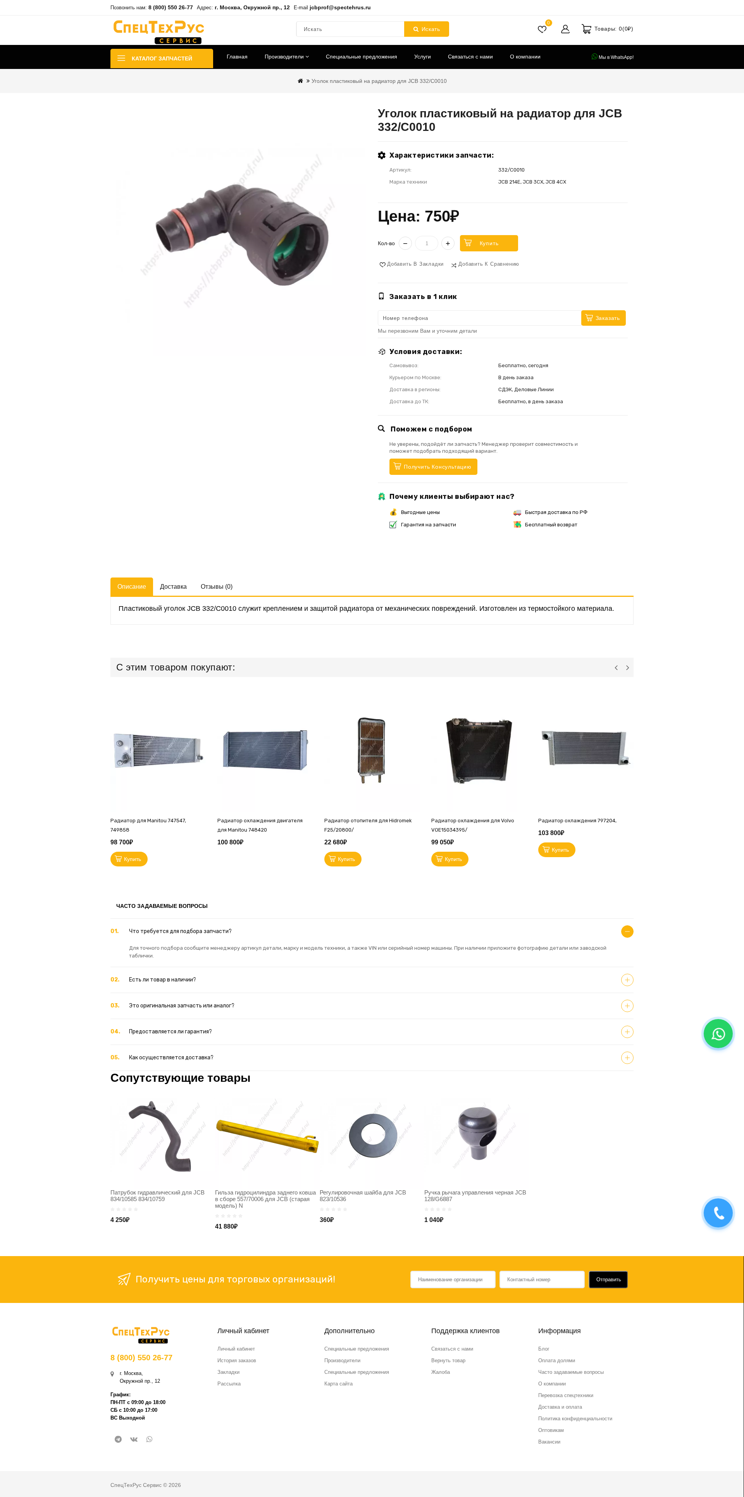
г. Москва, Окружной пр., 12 (252, 7)
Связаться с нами (470, 56)
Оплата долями (556, 1360)
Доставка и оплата (560, 1407)
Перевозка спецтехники (565, 1395)
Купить (489, 243)
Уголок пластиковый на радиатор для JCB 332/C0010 (379, 81)
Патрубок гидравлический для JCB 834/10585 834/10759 (157, 1195)
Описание (131, 586)
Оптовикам (551, 1430)
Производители (285, 56)
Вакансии (549, 1442)
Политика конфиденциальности (575, 1418)
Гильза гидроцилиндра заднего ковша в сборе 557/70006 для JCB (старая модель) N (265, 1199)
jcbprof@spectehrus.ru (340, 7)
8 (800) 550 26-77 (170, 7)
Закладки (228, 1372)
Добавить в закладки (415, 264)
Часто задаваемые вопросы (571, 1372)
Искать (431, 29)
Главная (237, 56)
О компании (525, 56)
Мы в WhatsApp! (616, 57)
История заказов (236, 1360)
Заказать (608, 318)
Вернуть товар (448, 1360)
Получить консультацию (438, 467)
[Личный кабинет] (565, 29)
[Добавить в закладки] (202, 733)
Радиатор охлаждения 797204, (577, 820)
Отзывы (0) (216, 586)
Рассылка (229, 1384)
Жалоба (440, 1372)
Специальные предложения (361, 56)
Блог (543, 1349)
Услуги (422, 56)
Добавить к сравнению (488, 264)
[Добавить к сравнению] (202, 768)
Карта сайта (338, 1384)
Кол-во (386, 243)
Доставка (173, 586)
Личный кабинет (236, 1349)
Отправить (608, 1279)
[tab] (372, 931)
